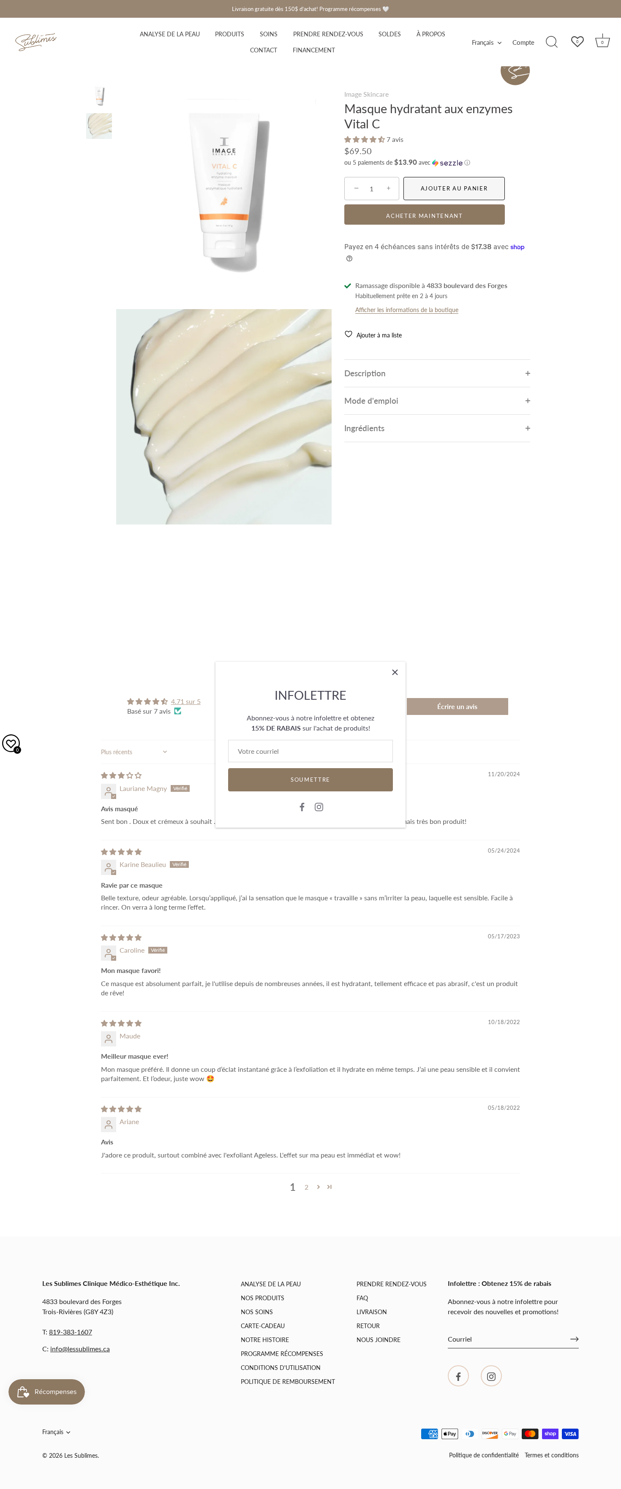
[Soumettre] (574, 1339)
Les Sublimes (81, 1455)
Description (365, 373)
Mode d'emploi (371, 400)
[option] (99, 97)
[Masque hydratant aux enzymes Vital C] (99, 96)
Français (483, 42)
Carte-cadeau (263, 1325)
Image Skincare (366, 94)
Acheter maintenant (424, 215)
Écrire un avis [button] (457, 706)
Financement (314, 50)
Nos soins (257, 1311)
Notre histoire (265, 1339)
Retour (368, 1325)
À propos (431, 34)
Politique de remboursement (288, 1381)
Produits (229, 34)
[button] (365, 139)
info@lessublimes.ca (80, 1349)
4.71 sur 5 (186, 701)
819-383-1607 (70, 1332)
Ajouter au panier (454, 188)
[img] (121, 775)
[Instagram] (319, 806)
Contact (263, 50)
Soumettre (310, 779)
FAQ (362, 1298)
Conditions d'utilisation (281, 1367)
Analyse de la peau (170, 34)
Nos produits (262, 1298)
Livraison (372, 1311)
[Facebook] (302, 806)
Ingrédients (364, 428)
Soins (269, 34)
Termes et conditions (552, 1455)
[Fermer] (395, 672)
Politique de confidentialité (484, 1455)
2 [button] (306, 1187)
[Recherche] (551, 42)
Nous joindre (378, 1339)
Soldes (390, 34)
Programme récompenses (282, 1353)
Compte (523, 42)
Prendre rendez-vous (328, 34)
